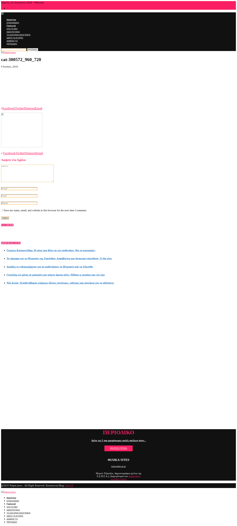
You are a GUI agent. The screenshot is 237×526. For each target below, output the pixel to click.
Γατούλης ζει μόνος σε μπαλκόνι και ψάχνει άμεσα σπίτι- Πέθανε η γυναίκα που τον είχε (56, 274)
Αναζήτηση (32, 50)
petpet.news (134, 476)
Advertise (11, 20)
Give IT (69, 485)
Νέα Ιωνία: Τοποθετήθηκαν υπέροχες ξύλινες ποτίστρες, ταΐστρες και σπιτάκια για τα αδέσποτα (60, 282)
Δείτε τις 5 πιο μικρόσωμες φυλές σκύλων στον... (118, 440)
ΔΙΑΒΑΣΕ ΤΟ (12, 41)
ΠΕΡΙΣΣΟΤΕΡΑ (118, 448)
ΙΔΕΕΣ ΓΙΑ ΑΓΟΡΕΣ (15, 38)
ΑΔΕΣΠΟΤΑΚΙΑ (13, 32)
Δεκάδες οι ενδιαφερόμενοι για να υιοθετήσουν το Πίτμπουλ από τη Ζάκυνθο (50, 266)
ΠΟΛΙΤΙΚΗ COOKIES (118, 479)
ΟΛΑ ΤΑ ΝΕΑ (12, 29)
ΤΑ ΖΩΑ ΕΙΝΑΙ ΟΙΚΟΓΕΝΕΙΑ (18, 35)
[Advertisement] (118, 87)
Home (9, 8)
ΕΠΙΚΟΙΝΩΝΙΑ (13, 23)
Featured (11, 26)
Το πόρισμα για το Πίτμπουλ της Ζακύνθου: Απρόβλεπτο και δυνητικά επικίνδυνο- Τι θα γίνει (59, 258)
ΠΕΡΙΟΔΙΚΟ (12, 44)
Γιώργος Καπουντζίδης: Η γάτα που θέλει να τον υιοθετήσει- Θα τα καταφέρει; (51, 250)
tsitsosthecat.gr (118, 466)
